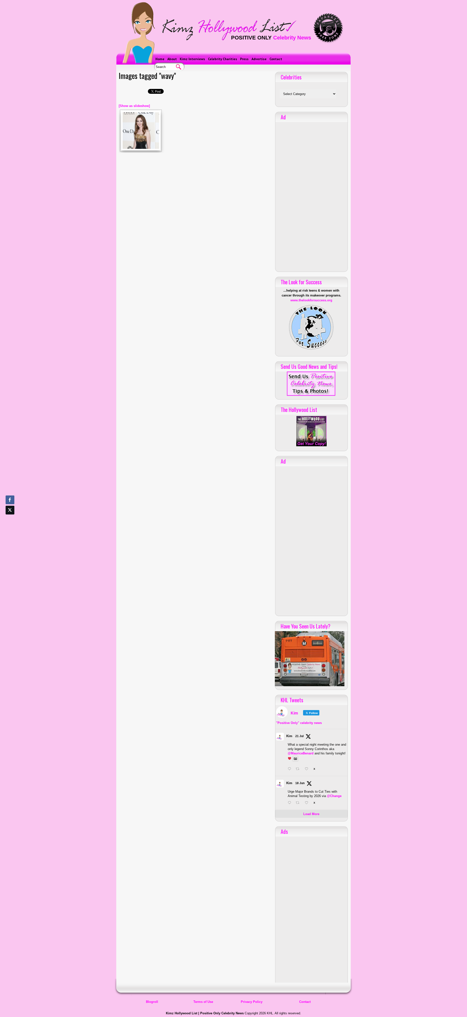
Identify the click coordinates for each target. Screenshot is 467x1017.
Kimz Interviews (192, 59)
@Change (334, 796)
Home (159, 59)
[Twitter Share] (10, 510)
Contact (275, 59)
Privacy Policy (251, 1002)
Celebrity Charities (222, 59)
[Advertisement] (311, 195)
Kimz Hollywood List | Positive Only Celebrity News (205, 1013)
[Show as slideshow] (134, 106)
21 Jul (299, 736)
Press (244, 59)
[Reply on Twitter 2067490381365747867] (291, 803)
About (172, 59)
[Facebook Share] (10, 499)
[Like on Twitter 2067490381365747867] (308, 803)
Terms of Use (203, 1002)
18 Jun (300, 783)
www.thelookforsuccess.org (311, 300)
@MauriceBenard (301, 753)
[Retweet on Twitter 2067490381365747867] (299, 803)
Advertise (259, 59)
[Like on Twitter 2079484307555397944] (308, 769)
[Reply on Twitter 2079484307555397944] (291, 769)
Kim (289, 736)
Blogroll (152, 1002)
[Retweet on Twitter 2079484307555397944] (299, 769)
